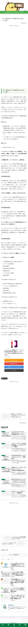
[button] (25, 351)
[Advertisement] (14, 41)
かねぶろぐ (11, 605)
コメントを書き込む (14, 554)
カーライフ (5, 378)
